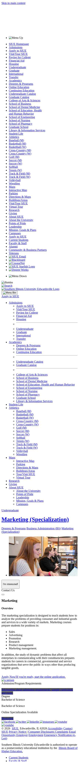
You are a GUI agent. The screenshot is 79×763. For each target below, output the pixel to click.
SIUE (15, 728)
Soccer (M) (15, 160)
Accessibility (55, 728)
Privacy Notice (17, 731)
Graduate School (18, 127)
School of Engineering (22, 117)
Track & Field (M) (19, 173)
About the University (21, 220)
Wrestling (14, 183)
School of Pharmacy (20, 123)
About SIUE (16, 216)
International (16, 73)
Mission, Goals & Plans (22, 230)
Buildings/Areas (18, 200)
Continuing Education (21, 90)
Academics (15, 80)
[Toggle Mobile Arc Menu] (9, 293)
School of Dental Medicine (24, 107)
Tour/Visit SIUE (25, 474)
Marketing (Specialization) (35, 519)
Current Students (18, 239)
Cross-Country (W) (20, 153)
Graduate (14, 70)
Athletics (14, 137)
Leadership (15, 226)
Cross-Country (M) (20, 150)
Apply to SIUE (17, 50)
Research (14, 210)
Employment (35, 735)
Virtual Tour (16, 206)
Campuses (15, 233)
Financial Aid (16, 60)
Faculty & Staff (18, 243)
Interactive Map (18, 190)
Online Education (19, 87)
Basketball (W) (17, 147)
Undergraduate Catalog (22, 93)
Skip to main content (13, 3)
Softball (13, 166)
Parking (13, 193)
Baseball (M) (16, 140)
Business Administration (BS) (43, 528)
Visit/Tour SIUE (18, 54)
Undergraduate (17, 67)
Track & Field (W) (19, 176)
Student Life (16, 133)
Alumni (13, 246)
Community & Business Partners (28, 249)
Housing (14, 63)
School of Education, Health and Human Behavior (25, 112)
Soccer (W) (15, 163)
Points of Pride (17, 223)
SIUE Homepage (19, 44)
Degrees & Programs (21, 83)
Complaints (61, 731)
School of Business (20, 103)
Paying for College (20, 57)
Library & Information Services (27, 130)
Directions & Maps (20, 196)
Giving (13, 213)
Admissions (15, 47)
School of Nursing (19, 120)
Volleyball (15, 180)
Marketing (7, 718)
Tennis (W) (15, 170)
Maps (12, 186)
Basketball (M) (17, 143)
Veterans (14, 253)
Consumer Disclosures (41, 731)
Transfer (13, 77)
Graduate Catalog (19, 97)
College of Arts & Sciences (24, 100)
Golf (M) (14, 156)
